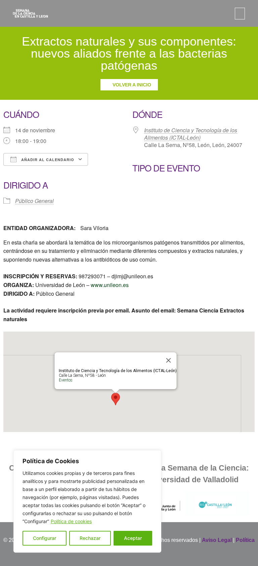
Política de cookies (71, 521)
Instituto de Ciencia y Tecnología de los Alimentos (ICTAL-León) (190, 133)
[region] (87, 501)
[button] (240, 13)
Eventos (66, 380)
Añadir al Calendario (47, 159)
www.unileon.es (110, 285)
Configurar (44, 538)
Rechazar (90, 538)
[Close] (169, 360)
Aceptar (133, 538)
